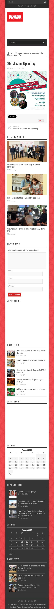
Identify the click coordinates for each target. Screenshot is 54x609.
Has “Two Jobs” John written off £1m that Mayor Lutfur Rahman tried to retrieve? (31, 513)
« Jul (9, 474)
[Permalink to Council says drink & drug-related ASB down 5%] (27, 215)
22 (38, 465)
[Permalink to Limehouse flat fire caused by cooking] (27, 184)
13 (27, 462)
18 (16, 465)
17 (10, 465)
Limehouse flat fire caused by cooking (23, 198)
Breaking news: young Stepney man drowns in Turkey (31, 502)
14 (33, 462)
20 (27, 465)
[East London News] (27, 17)
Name (10, 271)
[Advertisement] (28, 29)
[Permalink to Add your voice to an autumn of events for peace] (11, 392)
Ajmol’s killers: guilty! (27, 491)
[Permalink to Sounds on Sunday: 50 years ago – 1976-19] (11, 382)
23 (44, 465)
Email (10, 278)
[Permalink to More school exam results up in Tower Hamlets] (27, 151)
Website (11, 286)
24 (10, 468)
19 (21, 465)
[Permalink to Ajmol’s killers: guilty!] (13, 494)
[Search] (45, 2)
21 (33, 465)
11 (16, 462)
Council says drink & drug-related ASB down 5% (29, 586)
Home (12, 53)
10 (10, 462)
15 (38, 462)
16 (44, 462)
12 (21, 462)
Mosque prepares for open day (27, 53)
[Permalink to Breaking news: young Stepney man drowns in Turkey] (13, 504)
